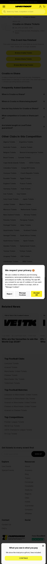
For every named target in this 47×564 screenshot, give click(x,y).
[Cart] (44, 6)
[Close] (43, 545)
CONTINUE (23, 558)
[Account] (40, 6)
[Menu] (4, 6)
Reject (9, 294)
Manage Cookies (22, 294)
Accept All (36, 294)
